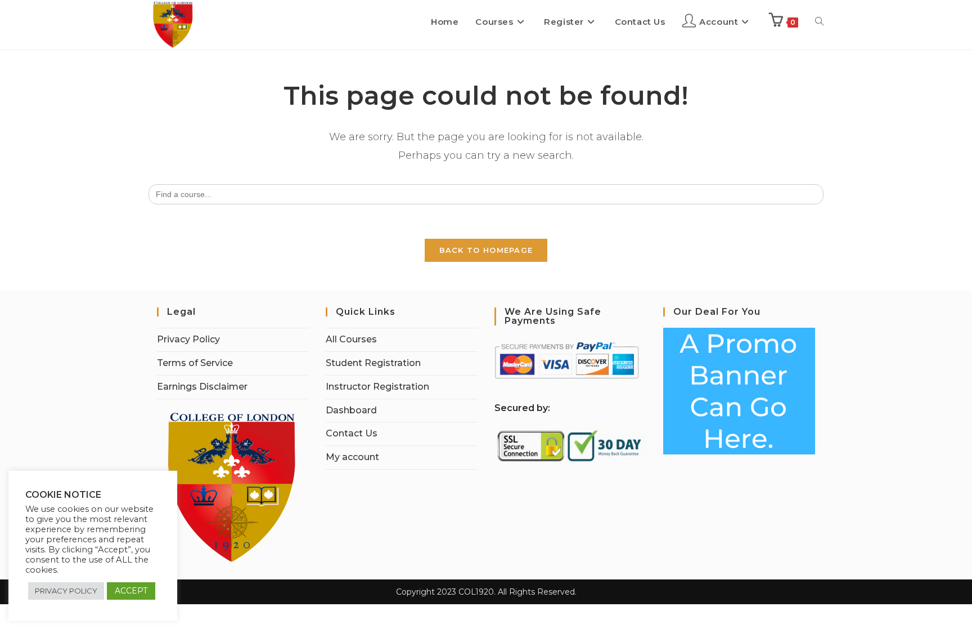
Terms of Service (195, 363)
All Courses (351, 339)
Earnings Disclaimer (202, 386)
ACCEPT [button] (131, 591)
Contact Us (351, 433)
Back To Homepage (486, 250)
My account (352, 457)
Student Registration (373, 363)
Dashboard (351, 410)
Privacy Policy (188, 339)
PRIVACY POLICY (66, 590)
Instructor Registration (377, 386)
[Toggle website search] (819, 22)
